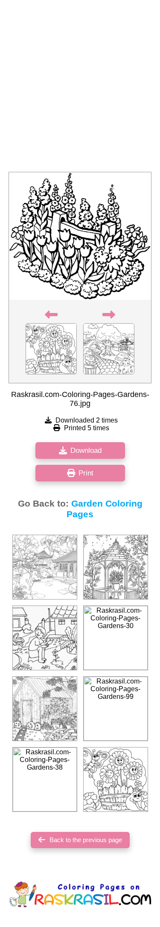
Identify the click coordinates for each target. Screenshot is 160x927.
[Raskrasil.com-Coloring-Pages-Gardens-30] (115, 637)
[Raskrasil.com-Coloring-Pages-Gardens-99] (115, 708)
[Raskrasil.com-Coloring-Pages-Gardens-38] (44, 779)
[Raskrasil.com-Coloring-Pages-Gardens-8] (44, 708)
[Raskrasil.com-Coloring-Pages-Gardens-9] (115, 567)
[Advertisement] (80, 88)
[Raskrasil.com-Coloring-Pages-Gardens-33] (44, 637)
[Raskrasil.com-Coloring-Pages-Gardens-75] (115, 779)
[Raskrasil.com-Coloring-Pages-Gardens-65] (44, 567)
